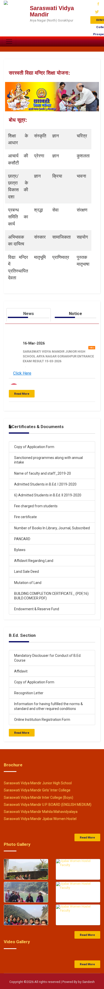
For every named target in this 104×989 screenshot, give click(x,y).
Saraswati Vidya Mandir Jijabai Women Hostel (40, 819)
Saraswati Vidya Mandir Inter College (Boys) (38, 797)
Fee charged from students (36, 506)
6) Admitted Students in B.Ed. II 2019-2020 (47, 495)
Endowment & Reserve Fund (36, 609)
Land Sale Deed (26, 572)
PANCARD (22, 539)
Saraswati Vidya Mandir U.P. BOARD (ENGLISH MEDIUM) (47, 805)
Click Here (22, 371)
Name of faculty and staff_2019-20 (42, 473)
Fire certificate (25, 517)
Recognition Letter (28, 693)
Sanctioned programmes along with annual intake (48, 460)
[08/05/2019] (26, 874)
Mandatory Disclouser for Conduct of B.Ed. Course (47, 658)
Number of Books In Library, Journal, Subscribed (52, 528)
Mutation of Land (27, 583)
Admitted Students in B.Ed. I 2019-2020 (45, 484)
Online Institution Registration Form (42, 720)
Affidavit (21, 671)
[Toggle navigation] (9, 41)
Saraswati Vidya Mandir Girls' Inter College (37, 790)
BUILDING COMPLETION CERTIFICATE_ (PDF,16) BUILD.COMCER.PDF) (51, 596)
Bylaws (19, 550)
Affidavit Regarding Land (33, 561)
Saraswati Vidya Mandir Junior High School (38, 783)
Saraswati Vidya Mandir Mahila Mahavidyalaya (40, 812)
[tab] (28, 315)
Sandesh (88, 982)
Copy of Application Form (34, 447)
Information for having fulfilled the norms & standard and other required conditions (48, 706)
